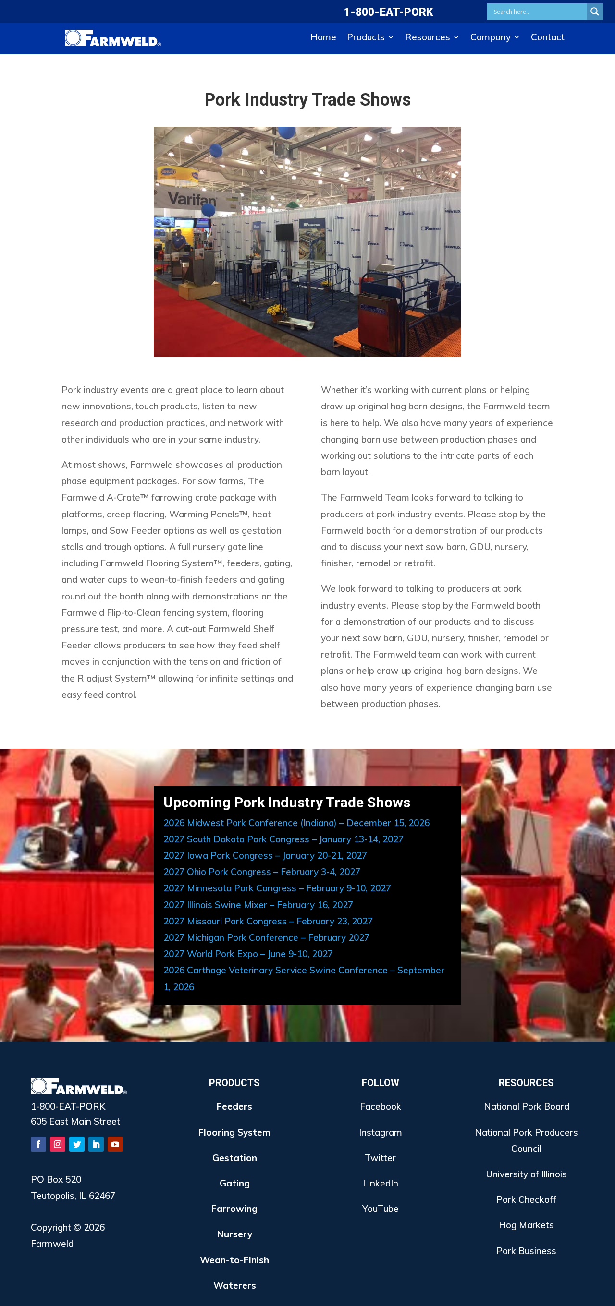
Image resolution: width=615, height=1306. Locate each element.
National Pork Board (526, 1106)
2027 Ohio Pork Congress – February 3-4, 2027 (261, 871)
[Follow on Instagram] (57, 1144)
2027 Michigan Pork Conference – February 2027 (266, 937)
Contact (548, 38)
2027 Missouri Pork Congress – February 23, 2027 (268, 921)
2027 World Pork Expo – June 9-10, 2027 (248, 953)
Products (366, 38)
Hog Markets (526, 1225)
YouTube (380, 1208)
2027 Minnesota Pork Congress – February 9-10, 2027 (277, 888)
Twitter (380, 1157)
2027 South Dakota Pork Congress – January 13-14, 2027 (283, 839)
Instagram (380, 1132)
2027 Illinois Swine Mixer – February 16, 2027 (258, 905)
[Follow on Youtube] (115, 1144)
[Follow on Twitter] (77, 1144)
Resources (427, 38)
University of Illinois (526, 1174)
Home (323, 38)
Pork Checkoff (526, 1199)
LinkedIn (380, 1183)
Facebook (380, 1106)
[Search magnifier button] (595, 11)
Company (490, 38)
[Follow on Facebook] (38, 1144)
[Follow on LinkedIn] (96, 1144)
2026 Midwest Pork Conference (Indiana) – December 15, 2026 (296, 822)
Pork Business (526, 1251)
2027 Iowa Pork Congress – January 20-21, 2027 (265, 855)
